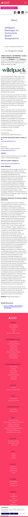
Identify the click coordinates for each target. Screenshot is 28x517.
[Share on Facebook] (15, 12)
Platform (14, 455)
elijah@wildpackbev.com (8, 150)
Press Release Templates (13, 441)
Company (13, 457)
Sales (13, 498)
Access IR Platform (13, 366)
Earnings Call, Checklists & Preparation (13, 428)
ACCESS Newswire (13, 481)
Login (13, 494)
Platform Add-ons (14, 411)
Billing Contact (13, 504)
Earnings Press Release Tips (13, 430)
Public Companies (13, 325)
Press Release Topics (13, 420)
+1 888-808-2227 (14, 496)
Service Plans (13, 409)
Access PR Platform (13, 341)
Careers (13, 472)
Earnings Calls (13, 372)
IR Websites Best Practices (13, 426)
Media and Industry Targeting (13, 351)
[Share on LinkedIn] (22, 12)
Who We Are (13, 466)
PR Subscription (13, 398)
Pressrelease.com (13, 485)
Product (13, 453)
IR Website (13, 368)
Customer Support (13, 500)
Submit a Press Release (13, 400)
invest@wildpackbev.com (8, 141)
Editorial (13, 502)
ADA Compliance (13, 370)
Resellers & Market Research (13, 333)
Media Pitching (13, 347)
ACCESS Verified (13, 358)
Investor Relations (13, 470)
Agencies (13, 329)
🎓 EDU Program (14, 445)
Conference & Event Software (13, 389)
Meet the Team (13, 468)
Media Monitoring (14, 349)
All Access (13, 387)
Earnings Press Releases (13, 374)
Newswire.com (13, 483)
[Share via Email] (26, 12)
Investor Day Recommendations (13, 432)
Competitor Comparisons (13, 424)
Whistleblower (13, 378)
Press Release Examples (13, 443)
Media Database (13, 345)
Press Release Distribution (14, 343)
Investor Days (13, 376)
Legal (13, 331)
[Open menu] (25, 2)
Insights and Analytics (13, 356)
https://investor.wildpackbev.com (10, 163)
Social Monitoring (14, 354)
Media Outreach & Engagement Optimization (13, 422)
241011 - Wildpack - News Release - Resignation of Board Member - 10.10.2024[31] (14, 307)
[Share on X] (19, 12)
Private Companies (13, 327)
